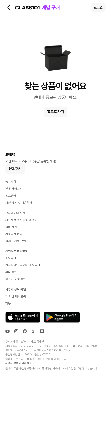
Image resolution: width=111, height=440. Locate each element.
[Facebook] (25, 331)
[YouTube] (7, 331)
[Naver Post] (42, 331)
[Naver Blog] (33, 331)
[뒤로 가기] (8, 7)
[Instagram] (16, 331)
